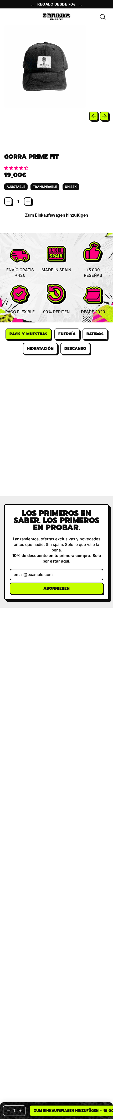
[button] (16, 167)
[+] (28, 201)
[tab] (28, 334)
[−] (8, 201)
